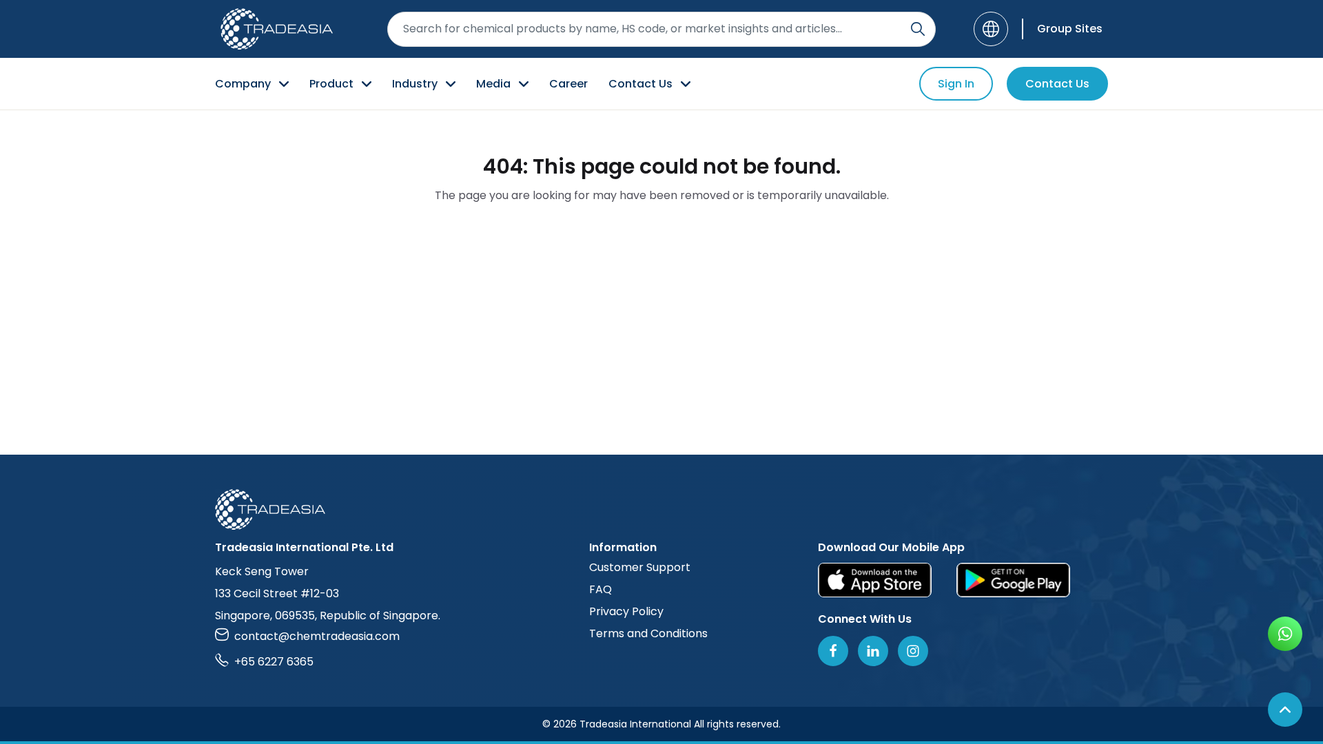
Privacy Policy (626, 611)
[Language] (991, 29)
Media (493, 84)
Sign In (956, 84)
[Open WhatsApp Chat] (1285, 634)
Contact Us (640, 84)
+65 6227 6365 (274, 662)
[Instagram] (913, 651)
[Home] (661, 509)
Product (331, 84)
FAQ (600, 589)
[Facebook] (833, 651)
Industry (415, 84)
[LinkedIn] (873, 651)
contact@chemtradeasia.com (317, 636)
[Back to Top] (1285, 709)
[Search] (917, 29)
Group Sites (1069, 29)
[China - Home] (276, 29)
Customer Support (639, 567)
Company (243, 84)
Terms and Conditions (648, 633)
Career (568, 84)
